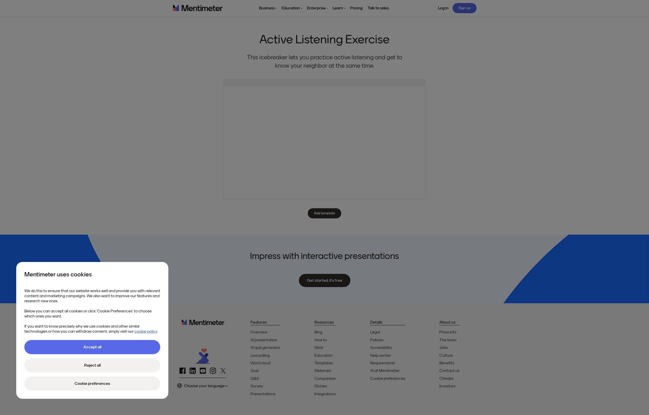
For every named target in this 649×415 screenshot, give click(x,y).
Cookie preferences (92, 384)
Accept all (92, 347)
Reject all (92, 365)
